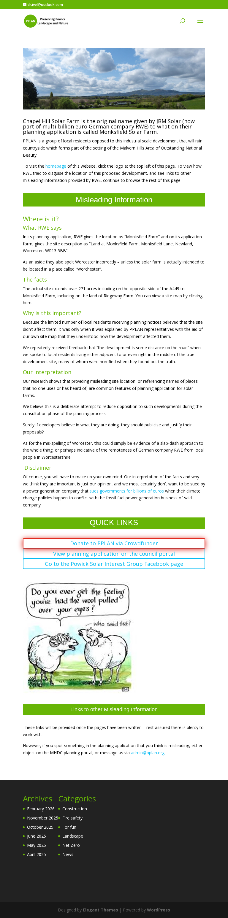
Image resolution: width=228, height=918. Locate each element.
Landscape (72, 836)
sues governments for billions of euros (127, 491)
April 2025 (36, 854)
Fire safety (72, 818)
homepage (55, 166)
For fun (69, 827)
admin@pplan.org (147, 752)
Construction (74, 808)
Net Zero (71, 845)
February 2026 (41, 808)
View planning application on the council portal (114, 553)
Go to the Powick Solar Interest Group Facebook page (114, 563)
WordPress (158, 910)
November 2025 (42, 818)
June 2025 (36, 836)
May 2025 (36, 845)
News (67, 854)
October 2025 (40, 827)
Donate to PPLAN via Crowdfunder (114, 543)
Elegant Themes (100, 910)
